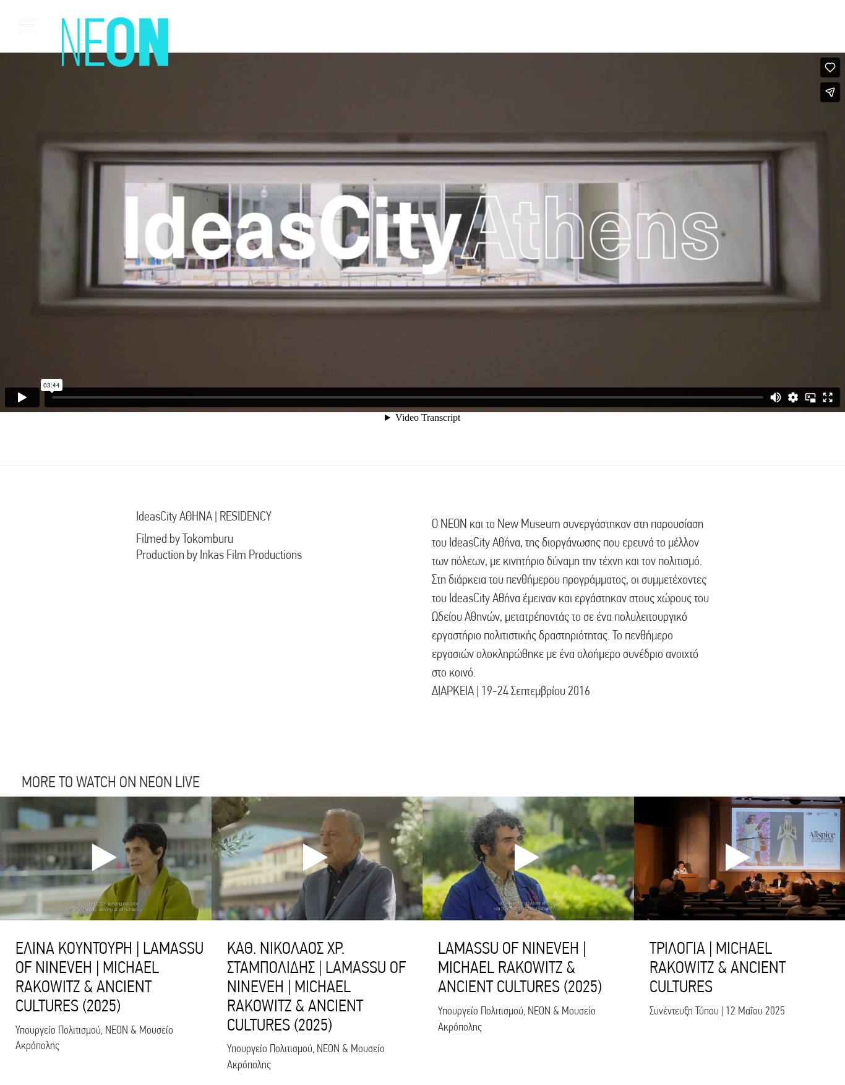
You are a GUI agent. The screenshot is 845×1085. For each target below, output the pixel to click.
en (808, 25)
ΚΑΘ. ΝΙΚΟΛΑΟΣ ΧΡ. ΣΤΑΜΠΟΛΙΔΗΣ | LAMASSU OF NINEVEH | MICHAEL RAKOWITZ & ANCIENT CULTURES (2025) (316, 986)
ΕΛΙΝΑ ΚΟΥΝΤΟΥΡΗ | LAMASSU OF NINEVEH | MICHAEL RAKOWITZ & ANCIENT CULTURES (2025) (109, 976)
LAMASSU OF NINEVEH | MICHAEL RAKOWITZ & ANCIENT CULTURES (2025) (520, 967)
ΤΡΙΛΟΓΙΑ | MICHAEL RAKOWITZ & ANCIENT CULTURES (718, 967)
